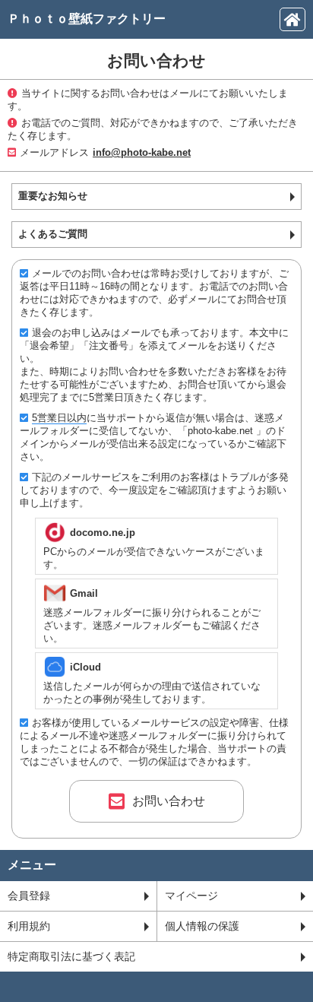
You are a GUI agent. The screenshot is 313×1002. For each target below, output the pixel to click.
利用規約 (29, 926)
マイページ (191, 895)
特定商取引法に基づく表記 (71, 956)
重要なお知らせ (52, 195)
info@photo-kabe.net (142, 152)
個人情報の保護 (202, 926)
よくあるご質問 (52, 233)
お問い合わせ (168, 800)
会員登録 (29, 895)
